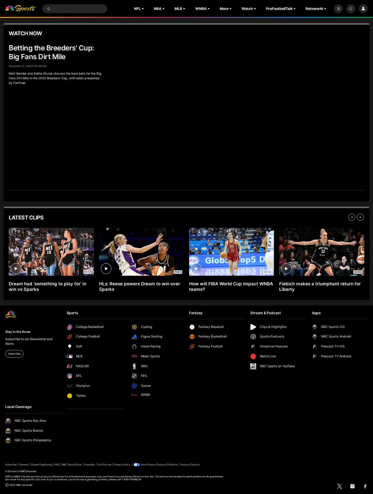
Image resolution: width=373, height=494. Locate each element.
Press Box (89, 464)
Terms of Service (190, 464)
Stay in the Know (17, 332)
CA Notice (172, 464)
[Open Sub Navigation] (143, 9)
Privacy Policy (122, 464)
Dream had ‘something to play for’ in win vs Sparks (47, 286)
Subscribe (14, 353)
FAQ (56, 464)
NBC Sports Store (72, 464)
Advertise (10, 464)
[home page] (20, 9)
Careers (23, 464)
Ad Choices (104, 464)
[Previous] (351, 217)
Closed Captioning (41, 464)
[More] (338, 8)
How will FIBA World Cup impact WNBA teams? (231, 286)
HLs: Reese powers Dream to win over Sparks (139, 286)
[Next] (360, 217)
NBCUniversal (28, 471)
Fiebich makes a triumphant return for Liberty (319, 286)
